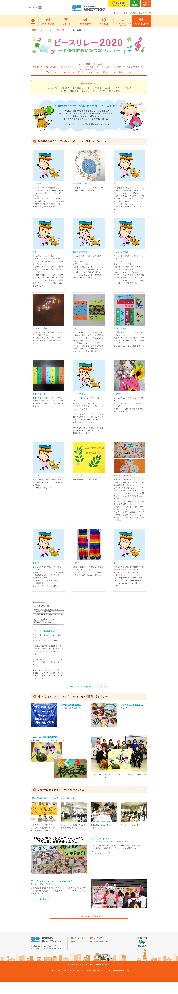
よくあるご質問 (131, 13)
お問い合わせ (78, 938)
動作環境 (76, 941)
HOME (33, 30)
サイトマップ (146, 13)
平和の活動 (60, 30)
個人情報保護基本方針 (100, 941)
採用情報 (119, 13)
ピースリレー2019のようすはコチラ (89, 916)
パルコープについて (46, 30)
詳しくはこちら (100, 853)
